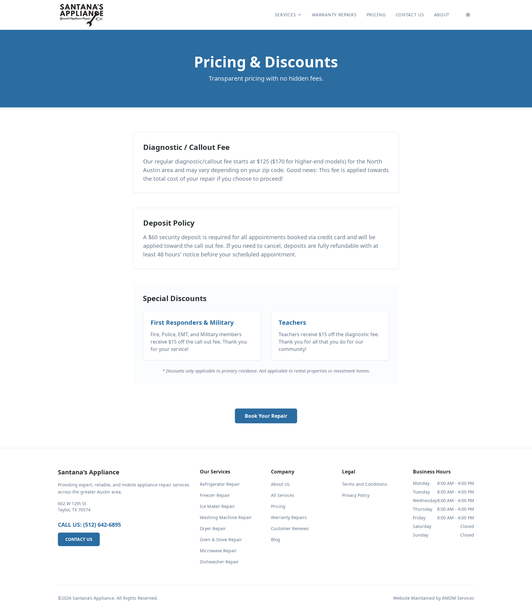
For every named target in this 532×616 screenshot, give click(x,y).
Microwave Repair (218, 551)
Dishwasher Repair (219, 562)
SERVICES (285, 15)
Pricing (278, 506)
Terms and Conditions (364, 484)
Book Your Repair (266, 416)
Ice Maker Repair (217, 506)
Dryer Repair (213, 528)
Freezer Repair (215, 495)
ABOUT (442, 15)
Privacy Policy (355, 495)
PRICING (376, 15)
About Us (280, 484)
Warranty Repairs (289, 517)
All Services (282, 495)
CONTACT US (410, 15)
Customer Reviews (290, 528)
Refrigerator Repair (220, 484)
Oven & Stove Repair (221, 539)
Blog (275, 539)
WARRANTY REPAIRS (334, 15)
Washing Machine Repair (226, 517)
